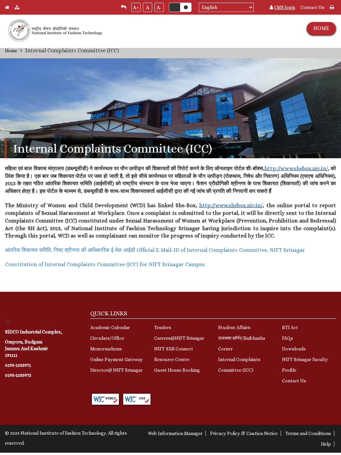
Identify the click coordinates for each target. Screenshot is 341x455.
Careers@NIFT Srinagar (179, 338)
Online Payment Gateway (116, 359)
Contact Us (312, 7)
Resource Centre (171, 359)
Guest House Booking (177, 370)
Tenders (162, 327)
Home (11, 50)
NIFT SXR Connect (173, 348)
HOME (321, 28)
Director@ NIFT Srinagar (116, 370)
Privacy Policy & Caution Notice (244, 433)
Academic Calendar (110, 327)
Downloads (294, 348)
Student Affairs (234, 327)
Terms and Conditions (308, 433)
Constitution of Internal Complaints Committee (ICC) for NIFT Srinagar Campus (105, 264)
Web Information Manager (175, 433)
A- (159, 7)
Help (326, 444)
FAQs (287, 338)
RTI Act (290, 327)
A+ (136, 7)
